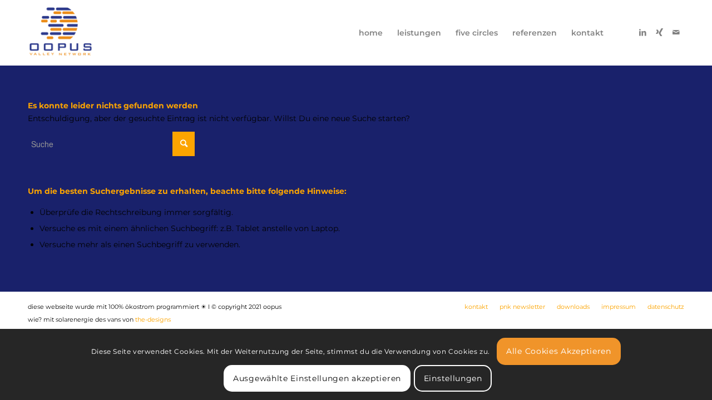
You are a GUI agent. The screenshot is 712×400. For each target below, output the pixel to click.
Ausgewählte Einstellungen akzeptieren (317, 378)
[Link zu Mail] (676, 32)
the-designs (153, 319)
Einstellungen (453, 378)
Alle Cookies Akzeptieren (558, 351)
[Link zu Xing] (659, 32)
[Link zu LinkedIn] (642, 32)
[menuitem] (371, 33)
